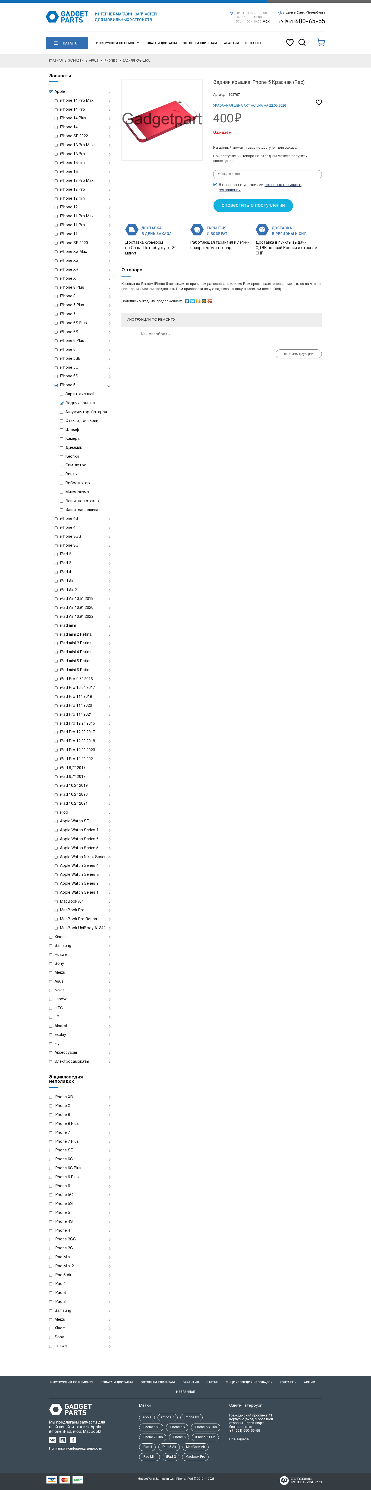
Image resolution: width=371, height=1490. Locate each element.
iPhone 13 (69, 172)
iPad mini (68, 626)
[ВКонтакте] (187, 300)
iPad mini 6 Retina (76, 670)
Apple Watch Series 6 (79, 839)
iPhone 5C (69, 368)
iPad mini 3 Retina (76, 643)
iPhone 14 (69, 127)
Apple (60, 92)
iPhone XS (69, 261)
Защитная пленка (81, 510)
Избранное (185, 1392)
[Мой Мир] (204, 300)
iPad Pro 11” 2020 (76, 706)
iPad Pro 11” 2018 (76, 697)
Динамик (73, 448)
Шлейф (72, 430)
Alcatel (61, 1026)
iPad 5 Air (63, 1275)
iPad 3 (65, 563)
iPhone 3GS (70, 537)
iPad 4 (65, 572)
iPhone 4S (69, 519)
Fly (57, 1044)
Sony (59, 964)
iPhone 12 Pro (72, 190)
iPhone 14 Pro (72, 110)
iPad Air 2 (68, 590)
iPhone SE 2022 (74, 136)
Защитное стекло (82, 501)
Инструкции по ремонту (117, 43)
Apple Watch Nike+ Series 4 (85, 857)
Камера (72, 439)
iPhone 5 (68, 385)
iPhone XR (69, 270)
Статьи (212, 1382)
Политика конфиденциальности (75, 1448)
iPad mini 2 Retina (76, 634)
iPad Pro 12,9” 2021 (77, 759)
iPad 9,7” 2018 (73, 777)
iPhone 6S (69, 332)
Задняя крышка (80, 403)
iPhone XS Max (73, 252)
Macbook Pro (195, 1456)
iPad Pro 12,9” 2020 (77, 750)
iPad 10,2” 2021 (74, 804)
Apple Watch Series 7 (79, 830)
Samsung (63, 946)
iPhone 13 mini (73, 163)
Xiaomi (60, 937)
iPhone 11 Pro (72, 225)
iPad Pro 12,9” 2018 (77, 741)
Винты (71, 474)
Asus (59, 981)
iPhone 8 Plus (72, 287)
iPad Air (67, 581)
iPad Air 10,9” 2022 (76, 617)
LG (57, 1017)
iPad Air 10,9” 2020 (76, 608)
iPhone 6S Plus (73, 323)
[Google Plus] (210, 300)
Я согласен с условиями (260, 187)
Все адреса (239, 1439)
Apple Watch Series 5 (79, 848)
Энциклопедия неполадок (249, 1382)
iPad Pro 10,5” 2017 (77, 688)
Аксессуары (66, 1053)
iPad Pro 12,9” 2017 (77, 732)
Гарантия (230, 43)
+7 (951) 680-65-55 (244, 1430)
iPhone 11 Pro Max (76, 216)
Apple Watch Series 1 (79, 892)
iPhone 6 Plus (72, 341)
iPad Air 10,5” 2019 (76, 599)
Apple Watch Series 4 (79, 866)
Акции (309, 1382)
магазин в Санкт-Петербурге (302, 12)
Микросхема (77, 492)
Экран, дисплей (80, 394)
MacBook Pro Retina (78, 919)
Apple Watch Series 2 (79, 884)
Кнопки (72, 457)
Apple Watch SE (74, 821)
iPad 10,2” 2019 (74, 786)
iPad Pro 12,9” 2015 (77, 723)
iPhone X (68, 279)
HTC (59, 1008)
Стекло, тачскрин (81, 421)
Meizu (60, 973)
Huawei (61, 955)
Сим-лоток (75, 465)
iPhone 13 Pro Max (76, 145)
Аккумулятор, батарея (86, 412)
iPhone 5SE (70, 359)
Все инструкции (298, 354)
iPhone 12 (69, 207)
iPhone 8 (68, 296)
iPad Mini (63, 1257)
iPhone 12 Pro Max (76, 181)
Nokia (60, 990)
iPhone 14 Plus (73, 118)
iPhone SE (64, 1150)
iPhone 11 (69, 234)
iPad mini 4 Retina (76, 652)
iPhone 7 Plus (72, 305)
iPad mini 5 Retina (76, 661)
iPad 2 (65, 554)
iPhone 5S (69, 376)
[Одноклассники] (198, 300)
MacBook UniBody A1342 (83, 928)
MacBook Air (71, 901)
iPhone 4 (68, 528)
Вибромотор (77, 483)
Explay (60, 1035)
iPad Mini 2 (64, 1266)
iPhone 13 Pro (72, 154)
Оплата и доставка (160, 43)
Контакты (252, 43)
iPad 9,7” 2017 (73, 768)
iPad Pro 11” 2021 (76, 715)
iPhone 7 (68, 314)
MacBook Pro (72, 910)
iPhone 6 (68, 350)
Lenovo (61, 999)
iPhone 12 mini (73, 198)
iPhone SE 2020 (74, 243)
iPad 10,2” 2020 (74, 795)
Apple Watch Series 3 (79, 875)
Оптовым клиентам (200, 43)
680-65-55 (302, 21)
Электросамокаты (72, 1062)
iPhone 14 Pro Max (76, 101)
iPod (64, 812)
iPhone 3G (69, 545)
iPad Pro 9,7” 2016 (76, 679)
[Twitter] (193, 300)
